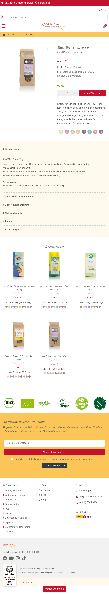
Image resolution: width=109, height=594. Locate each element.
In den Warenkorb (92, 93)
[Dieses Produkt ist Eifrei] (61, 132)
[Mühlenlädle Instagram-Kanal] (18, 558)
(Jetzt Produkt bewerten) (69, 52)
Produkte (11, 34)
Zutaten (9, 221)
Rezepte (45, 490)
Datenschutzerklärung (54, 465)
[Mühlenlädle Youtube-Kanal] (11, 558)
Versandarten (11, 499)
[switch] (9, 583)
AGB (7, 509)
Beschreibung (12, 149)
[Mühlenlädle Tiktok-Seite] (24, 558)
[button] (46, 49)
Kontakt (8, 513)
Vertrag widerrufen (14, 490)
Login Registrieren (98, 9)
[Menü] (3, 26)
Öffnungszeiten (43, 3)
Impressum (10, 522)
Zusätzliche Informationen (19, 196)
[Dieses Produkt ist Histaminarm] (72, 132)
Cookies (9, 531)
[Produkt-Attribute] (81, 132)
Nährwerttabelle (13, 213)
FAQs (44, 495)
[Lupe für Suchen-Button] (4, 16)
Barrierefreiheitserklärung (17, 527)
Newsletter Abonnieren (54, 452)
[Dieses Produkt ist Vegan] (95, 132)
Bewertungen (12, 229)
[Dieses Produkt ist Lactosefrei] (78, 132)
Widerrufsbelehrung (15, 495)
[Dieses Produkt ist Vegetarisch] (101, 132)
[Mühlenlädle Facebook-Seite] (5, 558)
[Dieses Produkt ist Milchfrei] (89, 132)
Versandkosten (70, 72)
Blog (43, 499)
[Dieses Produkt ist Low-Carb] (84, 132)
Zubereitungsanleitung (17, 205)
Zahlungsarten (12, 504)
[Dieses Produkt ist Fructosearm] (67, 132)
